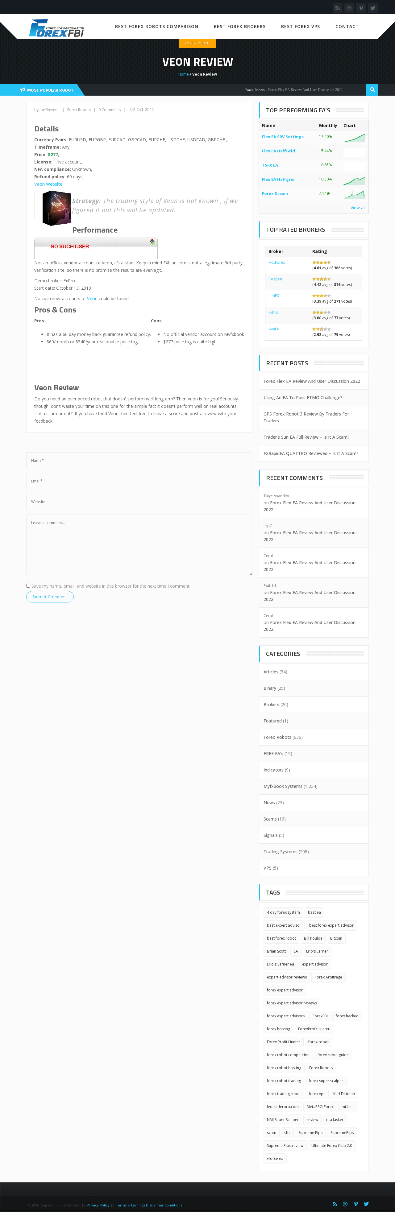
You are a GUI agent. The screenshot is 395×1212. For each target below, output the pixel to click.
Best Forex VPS (300, 26)
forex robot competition (288, 1054)
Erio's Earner (317, 951)
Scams (270, 819)
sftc (287, 1132)
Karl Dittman (344, 1093)
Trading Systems (280, 851)
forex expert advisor (285, 990)
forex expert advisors (286, 1016)
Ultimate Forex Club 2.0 (331, 1145)
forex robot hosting (284, 1067)
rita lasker (334, 1119)
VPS (268, 868)
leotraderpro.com (283, 1106)
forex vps (317, 1093)
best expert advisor (284, 925)
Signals (271, 835)
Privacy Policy (98, 1205)
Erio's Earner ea (280, 964)
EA (296, 951)
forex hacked (347, 1016)
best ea (314, 912)
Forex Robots (197, 43)
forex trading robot (284, 1093)
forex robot (318, 1041)
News (269, 802)
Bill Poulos (313, 938)
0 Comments (109, 109)
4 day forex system (283, 912)
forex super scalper (326, 1080)
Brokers (271, 704)
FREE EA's (273, 753)
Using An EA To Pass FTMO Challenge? (303, 397)
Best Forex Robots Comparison (156, 26)
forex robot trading (284, 1080)
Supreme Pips (310, 1132)
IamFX (273, 295)
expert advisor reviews (287, 977)
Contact (347, 26)
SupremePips (342, 1132)
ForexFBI (320, 1016)
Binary (270, 688)
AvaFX (273, 329)
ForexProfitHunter (314, 1029)
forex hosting (278, 1029)
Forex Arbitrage (328, 977)
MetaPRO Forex (320, 1106)
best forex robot (281, 938)
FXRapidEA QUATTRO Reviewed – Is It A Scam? (311, 453)
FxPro (273, 312)
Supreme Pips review (285, 1145)
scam (271, 1132)
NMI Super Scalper (283, 1119)
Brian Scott (276, 951)
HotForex (276, 262)
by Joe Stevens (46, 109)
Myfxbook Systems (283, 786)
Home (183, 74)
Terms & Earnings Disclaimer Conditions (149, 1205)
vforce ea (275, 1158)
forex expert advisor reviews (292, 1003)
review (312, 1119)
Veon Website (48, 184)
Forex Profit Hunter (283, 1041)
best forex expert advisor (331, 925)
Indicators (274, 770)
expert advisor (315, 964)
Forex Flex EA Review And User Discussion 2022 (294, 90)
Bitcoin (336, 938)
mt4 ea (348, 1106)
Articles (271, 672)
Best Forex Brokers (240, 26)
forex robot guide (333, 1054)
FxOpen (275, 279)
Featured (273, 721)
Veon (92, 298)
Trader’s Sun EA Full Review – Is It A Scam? (307, 437)
